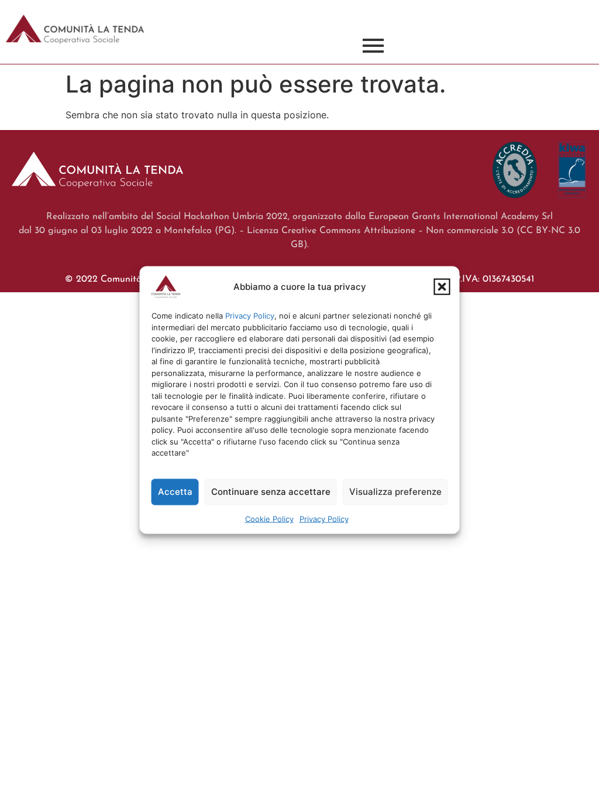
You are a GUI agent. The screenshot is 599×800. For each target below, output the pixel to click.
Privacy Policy (249, 315)
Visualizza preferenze (395, 491)
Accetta (175, 491)
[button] (442, 287)
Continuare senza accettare (271, 491)
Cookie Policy (269, 518)
